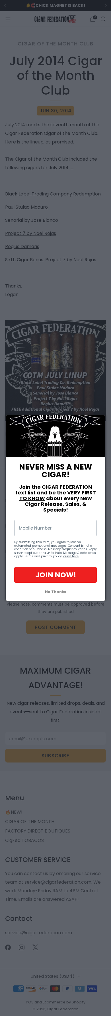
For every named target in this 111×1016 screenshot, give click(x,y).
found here (71, 556)
